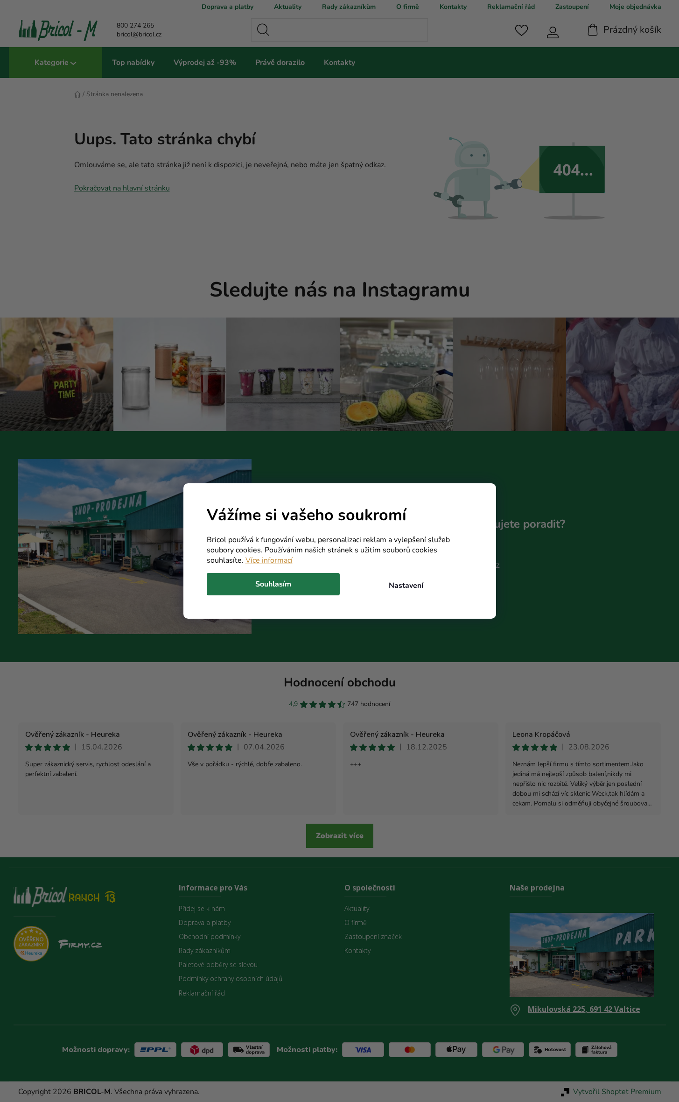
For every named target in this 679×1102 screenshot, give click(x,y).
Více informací (269, 560)
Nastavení (406, 585)
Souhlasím (273, 584)
